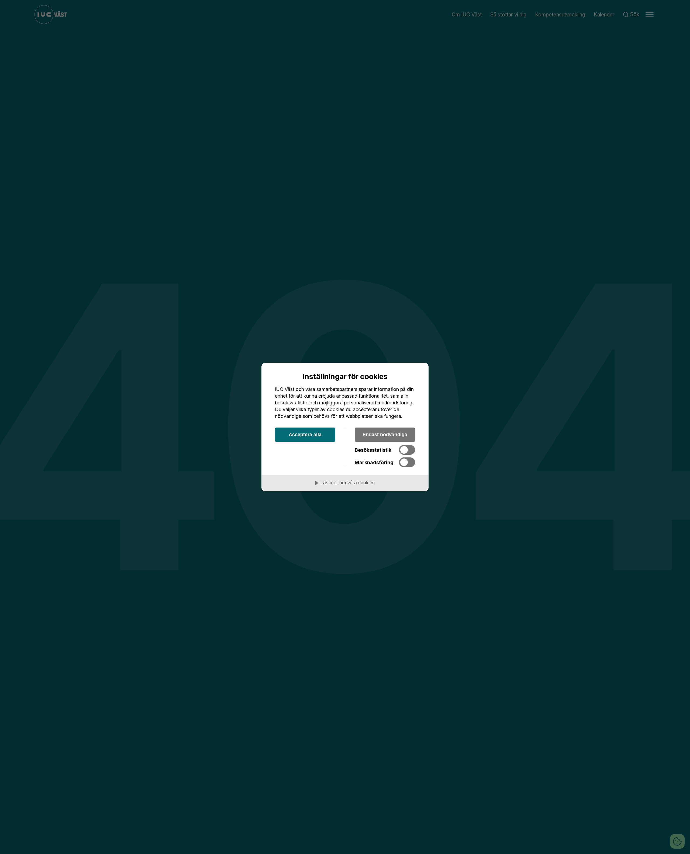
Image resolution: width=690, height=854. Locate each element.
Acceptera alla (305, 434)
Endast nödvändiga (385, 434)
